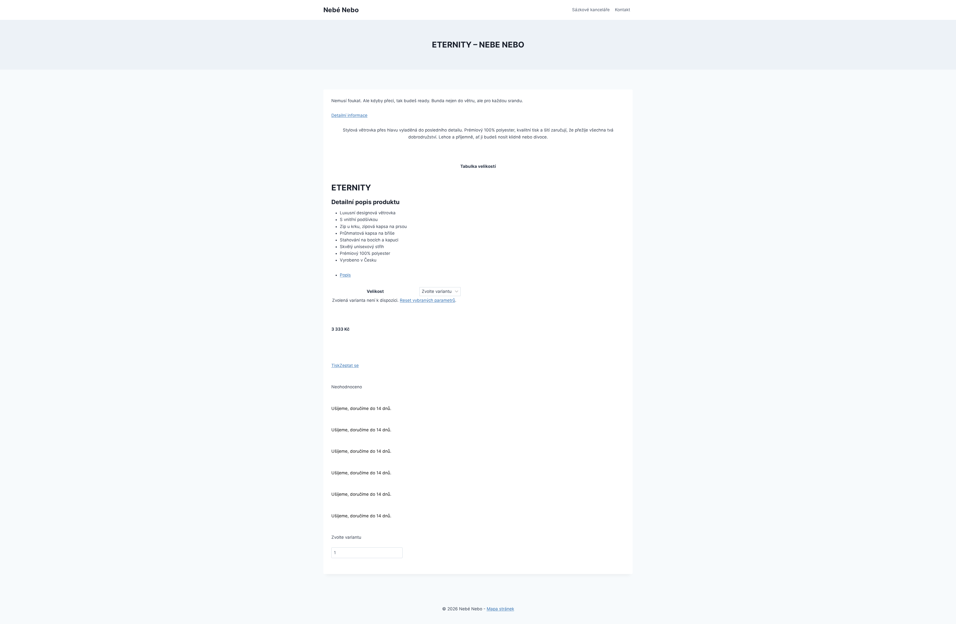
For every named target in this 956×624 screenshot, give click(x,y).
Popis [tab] (345, 274)
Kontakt (622, 9)
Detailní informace (349, 115)
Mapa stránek (500, 608)
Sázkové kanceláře (591, 9)
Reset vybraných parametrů (427, 300)
